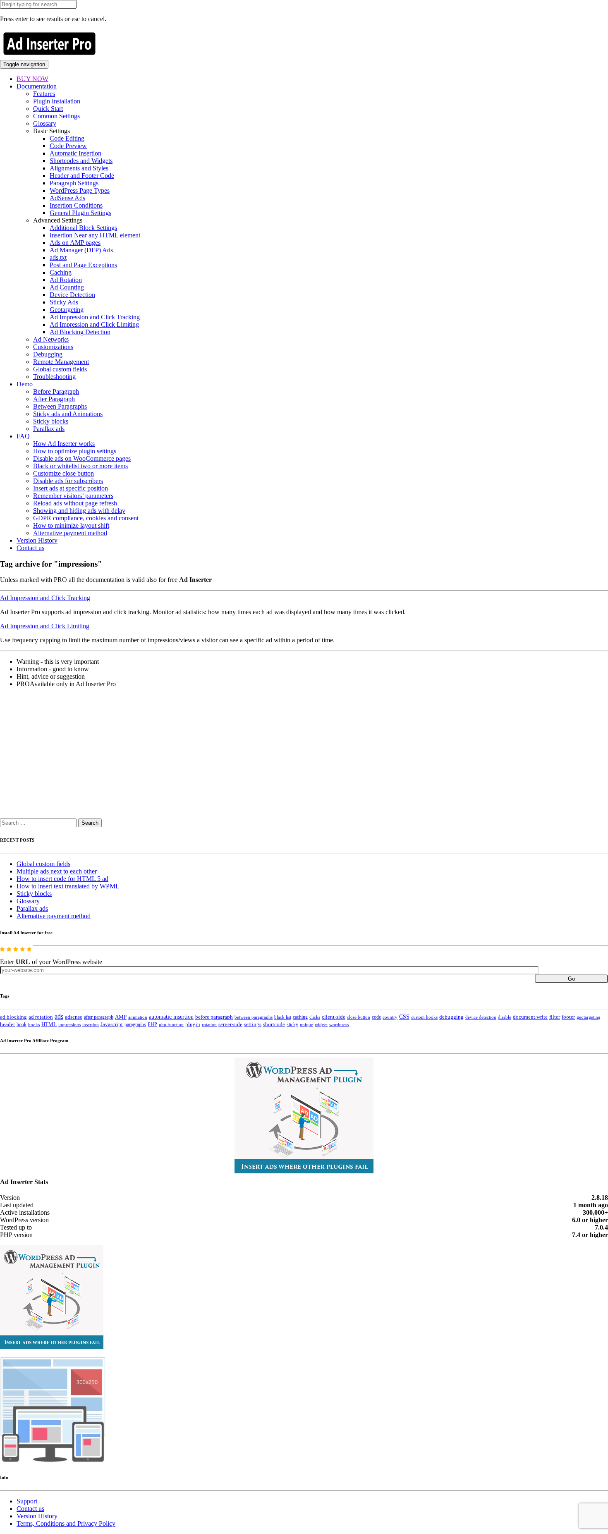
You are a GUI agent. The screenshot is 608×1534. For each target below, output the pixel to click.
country (390, 1017)
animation (137, 1017)
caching (300, 1017)
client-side (333, 1017)
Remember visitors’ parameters (73, 495)
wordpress (339, 1024)
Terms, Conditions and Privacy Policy (66, 1523)
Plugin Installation (56, 101)
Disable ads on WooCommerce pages (82, 458)
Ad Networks (51, 339)
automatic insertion (171, 1016)
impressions (69, 1024)
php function (171, 1024)
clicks (314, 1017)
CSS (404, 1017)
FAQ (23, 436)
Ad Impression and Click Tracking (95, 317)
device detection (480, 1017)
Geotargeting (67, 309)
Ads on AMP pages (75, 242)
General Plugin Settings (80, 212)
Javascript (112, 1024)
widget (321, 1024)
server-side (230, 1024)
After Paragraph (54, 398)
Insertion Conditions (76, 205)
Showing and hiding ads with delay (79, 510)
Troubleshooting (54, 376)
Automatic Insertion (75, 153)
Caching (61, 272)
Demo (25, 384)
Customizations (53, 346)
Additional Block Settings (83, 227)
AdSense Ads (67, 197)
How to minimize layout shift (71, 525)
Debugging (47, 354)
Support (27, 1501)
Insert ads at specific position (70, 488)
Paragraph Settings (74, 183)
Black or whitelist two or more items (80, 465)
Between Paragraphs (60, 406)
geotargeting (589, 1017)
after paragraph (98, 1017)
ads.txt (58, 257)
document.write (530, 1017)
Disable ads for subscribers (68, 480)
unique (306, 1024)
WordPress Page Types (80, 190)
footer (568, 1017)
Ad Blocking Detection (80, 331)
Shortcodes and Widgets (81, 160)
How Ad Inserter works (64, 443)
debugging (451, 1017)
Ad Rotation (66, 279)
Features (44, 93)
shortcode (274, 1024)
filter (554, 1017)
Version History (37, 540)
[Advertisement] (248, 757)
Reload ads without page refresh (75, 503)
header (7, 1024)
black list (282, 1017)
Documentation (37, 86)
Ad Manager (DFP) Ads (81, 250)
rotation (209, 1024)
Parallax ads (49, 428)
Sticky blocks (50, 421)
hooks (34, 1024)
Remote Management (61, 361)
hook (21, 1024)
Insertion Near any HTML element (95, 235)
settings (252, 1024)
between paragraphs (254, 1017)
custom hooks (424, 1017)
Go (571, 979)
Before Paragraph (56, 391)
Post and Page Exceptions (83, 264)
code (376, 1017)
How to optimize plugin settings (74, 451)
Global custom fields (60, 369)
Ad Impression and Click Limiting (94, 324)
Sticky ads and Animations (68, 413)
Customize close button (63, 473)
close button (358, 1017)
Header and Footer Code (82, 175)
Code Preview (68, 145)
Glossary (44, 123)
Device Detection (72, 294)
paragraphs (135, 1024)
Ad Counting (67, 287)
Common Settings (56, 116)
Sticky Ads (64, 302)
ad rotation (41, 1017)
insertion (90, 1024)
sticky (292, 1024)
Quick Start (48, 108)
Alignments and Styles (79, 168)
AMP (121, 1017)
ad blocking (13, 1017)
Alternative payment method (70, 532)
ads (59, 1016)
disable (504, 1017)
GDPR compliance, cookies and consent (86, 518)
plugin (192, 1024)
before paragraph (214, 1017)
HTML (49, 1024)
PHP (152, 1024)
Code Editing (67, 138)
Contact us (30, 547)
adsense (73, 1017)
